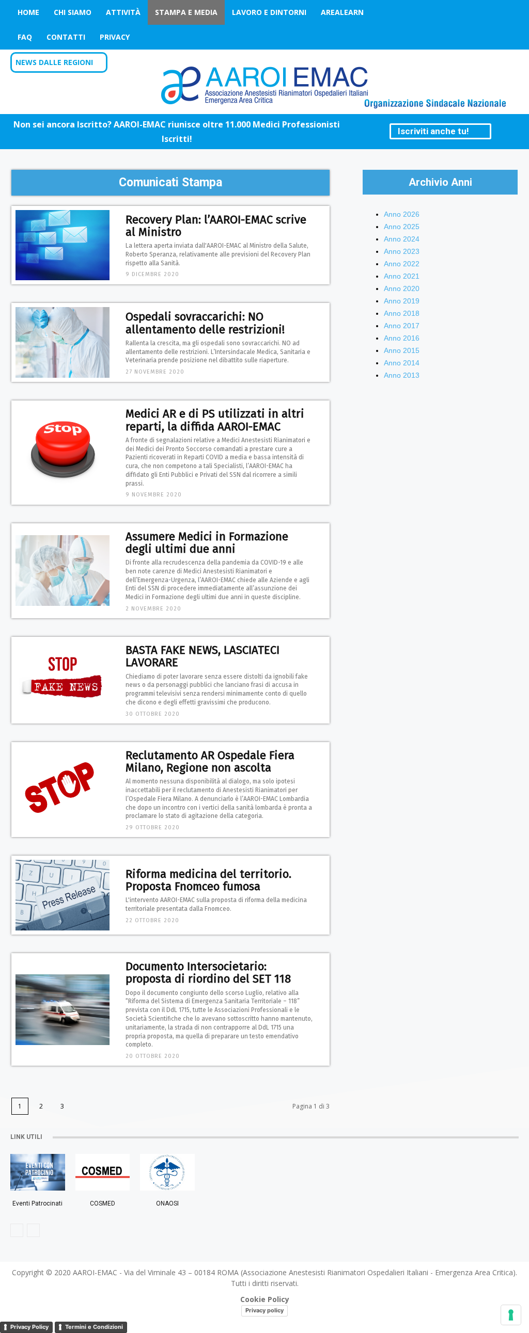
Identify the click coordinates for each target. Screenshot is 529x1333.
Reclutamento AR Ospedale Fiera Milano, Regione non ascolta (210, 761)
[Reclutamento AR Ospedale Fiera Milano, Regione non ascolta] (62, 789)
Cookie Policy (264, 1299)
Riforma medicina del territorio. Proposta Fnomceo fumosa (208, 880)
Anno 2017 (401, 326)
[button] (505, 63)
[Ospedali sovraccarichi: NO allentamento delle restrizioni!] (62, 342)
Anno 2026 (401, 214)
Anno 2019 (401, 301)
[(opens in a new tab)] (167, 1172)
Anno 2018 (401, 313)
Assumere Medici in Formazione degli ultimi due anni (207, 542)
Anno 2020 (401, 288)
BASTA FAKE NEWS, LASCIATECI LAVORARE (202, 656)
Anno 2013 (401, 375)
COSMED (102, 1203)
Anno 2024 (401, 239)
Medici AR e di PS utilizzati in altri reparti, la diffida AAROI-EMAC (215, 420)
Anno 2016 (401, 338)
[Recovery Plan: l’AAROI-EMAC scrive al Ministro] (62, 245)
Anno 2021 (401, 276)
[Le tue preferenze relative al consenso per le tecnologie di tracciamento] (511, 1315)
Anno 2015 (401, 350)
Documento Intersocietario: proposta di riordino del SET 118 (208, 972)
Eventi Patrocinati (37, 1203)
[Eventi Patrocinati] (37, 1172)
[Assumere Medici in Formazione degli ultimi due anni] (62, 570)
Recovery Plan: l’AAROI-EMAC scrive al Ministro (216, 226)
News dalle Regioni (54, 62)
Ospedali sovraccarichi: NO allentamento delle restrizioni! (205, 323)
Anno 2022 (401, 264)
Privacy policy (264, 1310)
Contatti (65, 37)
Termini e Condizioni (94, 1326)
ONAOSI (167, 1203)
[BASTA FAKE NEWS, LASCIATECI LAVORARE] (62, 680)
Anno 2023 (401, 251)
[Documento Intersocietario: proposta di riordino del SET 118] (62, 1009)
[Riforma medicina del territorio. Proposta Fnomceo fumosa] (62, 895)
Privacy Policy (29, 1326)
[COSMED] (102, 1172)
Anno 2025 (401, 226)
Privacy (115, 37)
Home (28, 12)
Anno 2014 (401, 363)
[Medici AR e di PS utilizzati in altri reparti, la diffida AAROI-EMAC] (62, 452)
